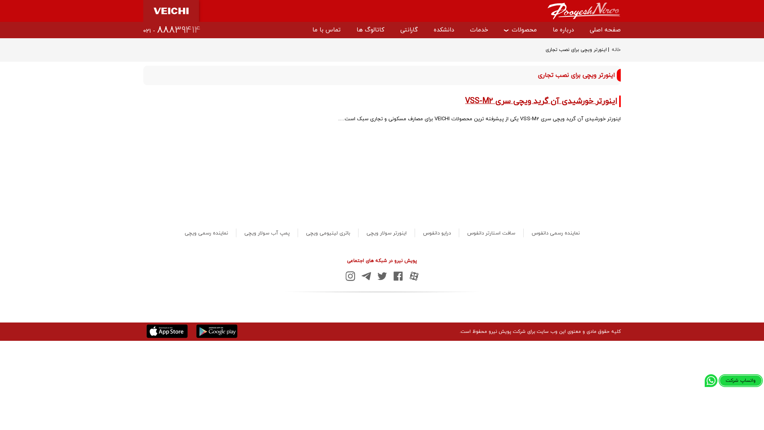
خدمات (479, 30)
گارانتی (409, 30)
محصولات (524, 30)
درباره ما (563, 30)
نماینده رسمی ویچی (206, 233)
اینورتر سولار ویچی (386, 233)
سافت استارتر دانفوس (491, 233)
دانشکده (444, 30)
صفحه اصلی (605, 30)
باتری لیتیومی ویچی (328, 233)
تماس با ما (326, 30)
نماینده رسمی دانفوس (556, 233)
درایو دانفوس (437, 233)
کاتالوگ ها (370, 30)
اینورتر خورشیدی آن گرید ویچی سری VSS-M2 (541, 101)
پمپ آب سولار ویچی (267, 233)
